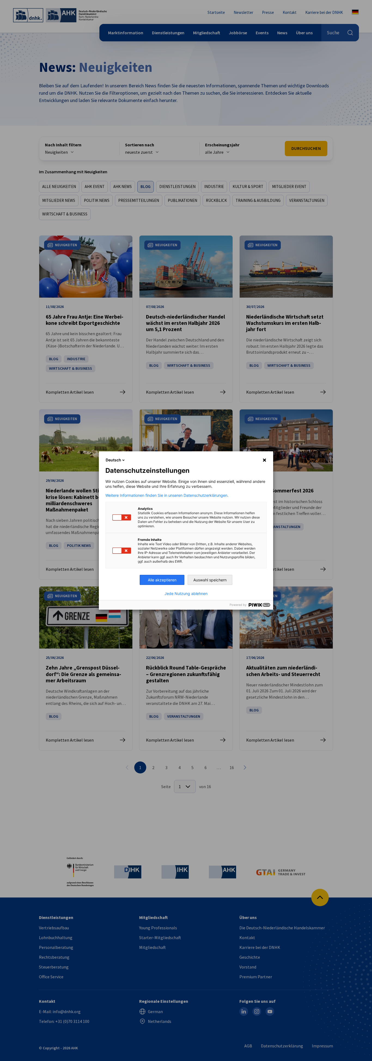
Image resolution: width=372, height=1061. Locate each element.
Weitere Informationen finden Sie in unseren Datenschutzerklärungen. (166, 495)
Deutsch (113, 460)
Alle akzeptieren (162, 580)
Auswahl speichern (210, 580)
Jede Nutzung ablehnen (186, 593)
